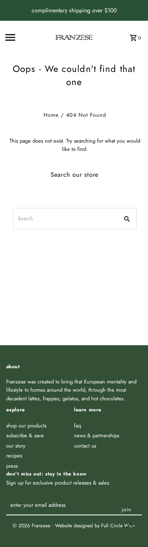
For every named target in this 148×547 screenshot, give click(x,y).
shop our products (26, 425)
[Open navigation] (28, 37)
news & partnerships (96, 435)
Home (51, 115)
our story (15, 446)
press (12, 466)
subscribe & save (25, 435)
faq (77, 425)
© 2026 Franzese (32, 525)
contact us (85, 446)
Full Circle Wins (118, 525)
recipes (14, 455)
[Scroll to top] (130, 525)
